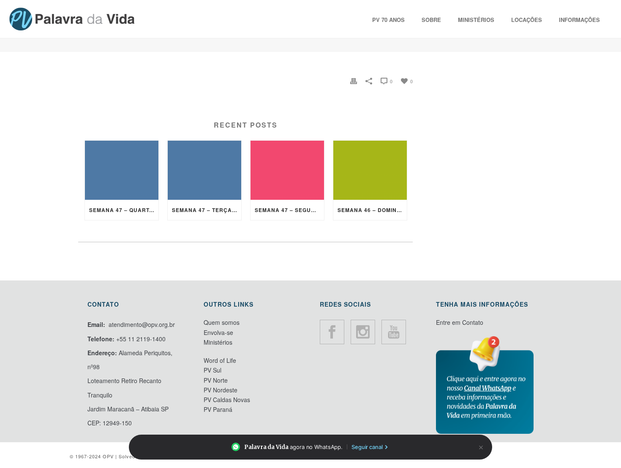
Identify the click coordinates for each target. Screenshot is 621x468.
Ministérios (476, 20)
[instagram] (363, 332)
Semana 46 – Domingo (371, 210)
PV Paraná (218, 409)
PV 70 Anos (388, 20)
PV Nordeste (220, 390)
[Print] (353, 80)
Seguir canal (366, 447)
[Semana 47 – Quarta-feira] (121, 170)
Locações (526, 20)
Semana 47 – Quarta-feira (123, 210)
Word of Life (220, 360)
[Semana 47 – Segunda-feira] (287, 170)
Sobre (431, 20)
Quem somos (222, 322)
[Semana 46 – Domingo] (370, 170)
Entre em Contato (459, 322)
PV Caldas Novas (227, 399)
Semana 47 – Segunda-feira (289, 210)
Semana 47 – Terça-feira (206, 210)
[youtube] (393, 332)
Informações (579, 20)
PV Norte (216, 380)
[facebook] (332, 332)
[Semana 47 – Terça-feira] (204, 170)
